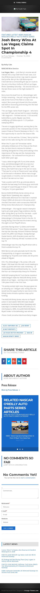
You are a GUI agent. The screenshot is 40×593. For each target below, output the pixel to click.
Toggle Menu (21, 2)
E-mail (4, 511)
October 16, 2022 (23, 56)
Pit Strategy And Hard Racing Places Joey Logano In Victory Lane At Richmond (18, 560)
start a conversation (28, 478)
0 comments (6, 57)
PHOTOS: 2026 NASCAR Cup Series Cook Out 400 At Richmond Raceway (19, 555)
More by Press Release (10, 390)
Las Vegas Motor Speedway (13, 333)
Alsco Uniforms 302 (10, 326)
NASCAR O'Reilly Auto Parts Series (18, 36)
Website (4, 519)
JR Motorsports (9, 329)
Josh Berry (25, 326)
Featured (6, 35)
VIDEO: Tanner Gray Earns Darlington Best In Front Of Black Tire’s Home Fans (20, 437)
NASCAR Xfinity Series (11, 336)
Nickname (6, 503)
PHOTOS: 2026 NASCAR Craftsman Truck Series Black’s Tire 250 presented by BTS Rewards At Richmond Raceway (19, 566)
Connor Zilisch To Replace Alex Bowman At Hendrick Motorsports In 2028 (19, 551)
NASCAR (27, 35)
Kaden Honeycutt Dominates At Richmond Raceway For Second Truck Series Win (20, 571)
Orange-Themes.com (31, 590)
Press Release (9, 56)
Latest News (17, 35)
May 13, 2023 (20, 440)
